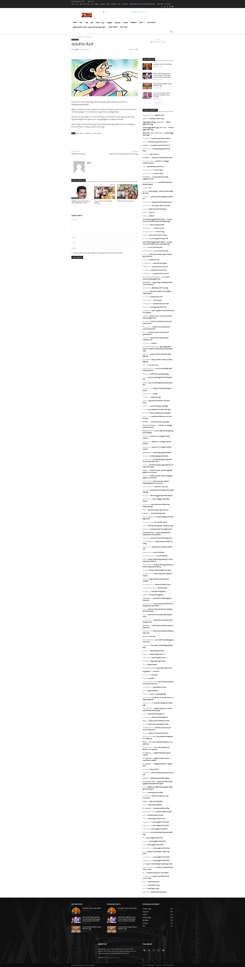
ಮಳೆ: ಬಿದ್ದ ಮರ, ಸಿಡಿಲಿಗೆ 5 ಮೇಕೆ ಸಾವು (161, 205)
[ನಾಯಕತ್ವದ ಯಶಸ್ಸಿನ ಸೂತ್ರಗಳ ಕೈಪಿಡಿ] (147, 66)
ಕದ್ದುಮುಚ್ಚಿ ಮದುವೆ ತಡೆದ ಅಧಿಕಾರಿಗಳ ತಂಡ (161, 202)
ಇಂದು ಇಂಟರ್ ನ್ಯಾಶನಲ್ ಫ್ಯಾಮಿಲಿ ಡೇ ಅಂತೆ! (158, 510)
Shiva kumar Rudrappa (149, 425)
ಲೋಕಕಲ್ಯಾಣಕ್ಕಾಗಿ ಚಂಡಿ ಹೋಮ (155, 792)
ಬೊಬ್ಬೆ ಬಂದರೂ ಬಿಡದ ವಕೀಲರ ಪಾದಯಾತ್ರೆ (162, 157)
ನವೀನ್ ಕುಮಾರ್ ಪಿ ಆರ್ (148, 532)
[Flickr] (154, 950)
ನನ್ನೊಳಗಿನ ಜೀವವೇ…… (153, 664)
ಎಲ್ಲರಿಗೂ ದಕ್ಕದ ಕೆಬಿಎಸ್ (153, 881)
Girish (144, 721)
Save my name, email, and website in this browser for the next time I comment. (98, 253)
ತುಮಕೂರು (97, 198)
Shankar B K (146, 625)
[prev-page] (72, 207)
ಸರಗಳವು (155, 394)
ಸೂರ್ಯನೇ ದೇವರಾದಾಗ (158, 552)
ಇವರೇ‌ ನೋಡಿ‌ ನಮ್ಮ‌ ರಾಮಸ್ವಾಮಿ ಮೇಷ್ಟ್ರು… (160, 374)
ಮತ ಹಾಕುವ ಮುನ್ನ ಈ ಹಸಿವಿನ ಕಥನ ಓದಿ (160, 138)
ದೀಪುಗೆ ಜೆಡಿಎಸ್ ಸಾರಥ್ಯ (153, 885)
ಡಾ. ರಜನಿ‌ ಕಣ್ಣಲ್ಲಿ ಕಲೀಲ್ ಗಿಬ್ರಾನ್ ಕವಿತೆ (159, 238)
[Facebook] (162, 7)
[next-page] (75, 207)
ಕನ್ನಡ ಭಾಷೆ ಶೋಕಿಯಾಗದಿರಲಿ (157, 651)
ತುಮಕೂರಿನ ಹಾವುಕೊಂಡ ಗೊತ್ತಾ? (161, 808)
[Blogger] (144, 950)
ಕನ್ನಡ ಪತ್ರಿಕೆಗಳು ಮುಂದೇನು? (159, 687)
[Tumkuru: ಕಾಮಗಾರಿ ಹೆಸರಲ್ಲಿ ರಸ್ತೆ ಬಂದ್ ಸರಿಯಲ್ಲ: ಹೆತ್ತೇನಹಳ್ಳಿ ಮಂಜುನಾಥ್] (81, 191)
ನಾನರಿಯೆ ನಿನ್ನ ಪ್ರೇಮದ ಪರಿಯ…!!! (157, 654)
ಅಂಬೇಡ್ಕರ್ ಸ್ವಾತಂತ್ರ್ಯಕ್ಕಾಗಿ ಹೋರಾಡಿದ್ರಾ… (162, 452)
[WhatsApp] (98, 54)
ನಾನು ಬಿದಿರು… (152, 636)
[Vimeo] (170, 7)
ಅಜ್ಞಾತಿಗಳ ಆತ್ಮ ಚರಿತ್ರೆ (153, 690)
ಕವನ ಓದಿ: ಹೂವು (158, 170)
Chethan (145, 470)
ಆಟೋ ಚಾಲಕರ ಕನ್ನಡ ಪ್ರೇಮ (156, 801)
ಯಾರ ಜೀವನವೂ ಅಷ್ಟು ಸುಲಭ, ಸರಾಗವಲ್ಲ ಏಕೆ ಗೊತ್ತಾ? (160, 525)
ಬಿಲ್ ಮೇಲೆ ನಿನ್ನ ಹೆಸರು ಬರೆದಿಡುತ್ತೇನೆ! (159, 406)
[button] (171, 31)
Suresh (145, 118)
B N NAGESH (146, 157)
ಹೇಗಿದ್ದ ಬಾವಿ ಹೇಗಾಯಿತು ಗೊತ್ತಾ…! (163, 584)
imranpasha (146, 177)
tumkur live (88, 133)
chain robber (80, 133)
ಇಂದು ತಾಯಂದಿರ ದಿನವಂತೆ (160, 522)
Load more (157, 103)
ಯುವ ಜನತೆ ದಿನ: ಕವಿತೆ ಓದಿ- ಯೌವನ (158, 235)
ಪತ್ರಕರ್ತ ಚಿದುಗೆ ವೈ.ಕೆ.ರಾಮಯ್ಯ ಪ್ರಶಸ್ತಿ (157, 209)
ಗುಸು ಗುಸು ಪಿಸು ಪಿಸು (153, 365)
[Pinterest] (93, 54)
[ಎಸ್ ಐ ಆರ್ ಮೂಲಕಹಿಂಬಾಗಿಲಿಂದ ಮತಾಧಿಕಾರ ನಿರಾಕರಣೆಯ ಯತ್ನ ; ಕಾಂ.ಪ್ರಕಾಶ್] (147, 95)
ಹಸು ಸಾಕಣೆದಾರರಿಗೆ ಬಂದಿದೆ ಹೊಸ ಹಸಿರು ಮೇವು (159, 409)
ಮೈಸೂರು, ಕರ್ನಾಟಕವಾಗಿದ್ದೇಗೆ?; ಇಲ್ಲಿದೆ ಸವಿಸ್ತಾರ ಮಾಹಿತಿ (159, 864)
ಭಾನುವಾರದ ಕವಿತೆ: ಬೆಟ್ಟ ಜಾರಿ (160, 263)
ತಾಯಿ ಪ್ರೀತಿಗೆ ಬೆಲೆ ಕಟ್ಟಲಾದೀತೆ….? (159, 591)
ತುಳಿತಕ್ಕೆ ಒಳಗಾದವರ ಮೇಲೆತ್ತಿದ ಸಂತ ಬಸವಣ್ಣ (159, 570)
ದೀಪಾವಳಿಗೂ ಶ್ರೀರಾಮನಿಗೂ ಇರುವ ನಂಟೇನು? (158, 873)
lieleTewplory (146, 282)
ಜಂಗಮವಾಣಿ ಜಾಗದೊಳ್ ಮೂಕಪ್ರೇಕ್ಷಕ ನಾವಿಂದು (161, 529)
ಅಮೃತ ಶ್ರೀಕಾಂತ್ (147, 671)
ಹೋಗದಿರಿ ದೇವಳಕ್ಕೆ (162, 588)
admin (77, 49)
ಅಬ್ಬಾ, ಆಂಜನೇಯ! (154, 769)
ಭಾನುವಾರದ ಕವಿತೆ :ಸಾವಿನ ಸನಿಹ (161, 303)
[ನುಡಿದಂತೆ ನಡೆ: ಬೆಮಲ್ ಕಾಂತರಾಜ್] (127, 191)
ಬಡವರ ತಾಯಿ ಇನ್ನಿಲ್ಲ (155, 397)
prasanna (145, 145)
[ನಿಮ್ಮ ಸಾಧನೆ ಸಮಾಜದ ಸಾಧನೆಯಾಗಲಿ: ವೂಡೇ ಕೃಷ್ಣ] (104, 191)
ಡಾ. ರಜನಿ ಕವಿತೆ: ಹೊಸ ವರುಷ (155, 247)
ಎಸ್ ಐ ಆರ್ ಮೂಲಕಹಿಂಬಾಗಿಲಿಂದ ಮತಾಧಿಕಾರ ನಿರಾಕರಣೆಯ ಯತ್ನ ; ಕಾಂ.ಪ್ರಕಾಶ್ (162, 95)
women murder (97, 133)
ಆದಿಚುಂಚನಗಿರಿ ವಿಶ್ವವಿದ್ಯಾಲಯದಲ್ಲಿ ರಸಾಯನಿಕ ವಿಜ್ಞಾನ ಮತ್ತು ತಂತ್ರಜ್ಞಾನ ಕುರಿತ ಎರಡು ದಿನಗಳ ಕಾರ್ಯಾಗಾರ (162, 75)
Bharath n (145, 422)
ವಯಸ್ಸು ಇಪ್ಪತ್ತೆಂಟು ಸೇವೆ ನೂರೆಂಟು (160, 822)
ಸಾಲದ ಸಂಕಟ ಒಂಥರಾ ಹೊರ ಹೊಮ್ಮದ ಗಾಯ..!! (161, 538)
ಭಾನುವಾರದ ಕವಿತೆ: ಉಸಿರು (156, 297)
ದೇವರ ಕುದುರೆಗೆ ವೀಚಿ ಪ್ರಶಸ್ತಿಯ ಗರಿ (156, 714)
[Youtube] (172, 7)
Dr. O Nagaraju (147, 753)
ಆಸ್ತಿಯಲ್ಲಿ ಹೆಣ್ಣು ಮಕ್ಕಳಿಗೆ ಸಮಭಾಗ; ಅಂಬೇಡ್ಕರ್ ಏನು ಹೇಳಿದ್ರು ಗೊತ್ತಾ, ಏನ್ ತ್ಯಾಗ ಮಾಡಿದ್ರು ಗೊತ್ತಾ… (157, 348)
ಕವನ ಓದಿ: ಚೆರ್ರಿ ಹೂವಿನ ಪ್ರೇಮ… (157, 225)
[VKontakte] (163, 950)
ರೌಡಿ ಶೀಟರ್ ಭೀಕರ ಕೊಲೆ (78, 154)
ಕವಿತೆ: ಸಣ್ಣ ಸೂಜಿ (158, 300)
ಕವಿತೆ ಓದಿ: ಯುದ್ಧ (160, 231)
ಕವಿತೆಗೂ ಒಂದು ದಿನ (159, 228)
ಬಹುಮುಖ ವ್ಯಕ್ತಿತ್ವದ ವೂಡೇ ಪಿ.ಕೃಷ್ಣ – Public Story (154, 127)
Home (73, 37)
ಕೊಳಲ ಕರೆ (151, 212)
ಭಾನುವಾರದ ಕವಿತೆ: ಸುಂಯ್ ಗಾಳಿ (160, 266)
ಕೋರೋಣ (154, 343)
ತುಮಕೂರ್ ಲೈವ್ (79, 37)
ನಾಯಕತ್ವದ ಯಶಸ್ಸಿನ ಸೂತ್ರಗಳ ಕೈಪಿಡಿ (162, 64)
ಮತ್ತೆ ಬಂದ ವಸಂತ (154, 154)
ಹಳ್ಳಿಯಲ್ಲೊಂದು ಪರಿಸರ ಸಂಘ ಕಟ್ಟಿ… (160, 288)
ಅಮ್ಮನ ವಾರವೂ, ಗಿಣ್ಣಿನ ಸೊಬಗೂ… (158, 661)
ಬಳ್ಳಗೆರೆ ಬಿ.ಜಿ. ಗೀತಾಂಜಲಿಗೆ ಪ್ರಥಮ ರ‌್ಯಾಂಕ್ (158, 733)
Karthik (145, 636)
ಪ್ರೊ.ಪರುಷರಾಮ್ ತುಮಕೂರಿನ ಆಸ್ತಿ (155, 166)
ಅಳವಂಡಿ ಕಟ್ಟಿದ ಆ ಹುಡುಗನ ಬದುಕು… (157, 818)
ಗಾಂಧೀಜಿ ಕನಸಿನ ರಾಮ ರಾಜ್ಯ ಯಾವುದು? (160, 422)
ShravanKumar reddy (149, 781)
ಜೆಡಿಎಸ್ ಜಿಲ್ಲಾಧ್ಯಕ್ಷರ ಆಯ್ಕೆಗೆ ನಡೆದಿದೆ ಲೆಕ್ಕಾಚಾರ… (161, 495)
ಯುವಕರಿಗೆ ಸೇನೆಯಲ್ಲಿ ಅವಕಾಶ (158, 513)
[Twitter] (167, 7)
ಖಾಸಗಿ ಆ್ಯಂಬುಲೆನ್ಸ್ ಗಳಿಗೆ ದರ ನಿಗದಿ (158, 307)
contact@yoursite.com (113, 957)
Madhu (145, 742)
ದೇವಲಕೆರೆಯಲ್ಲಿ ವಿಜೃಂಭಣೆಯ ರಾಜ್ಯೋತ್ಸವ (159, 778)
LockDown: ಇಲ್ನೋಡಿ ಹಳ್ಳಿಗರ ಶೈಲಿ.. (158, 694)
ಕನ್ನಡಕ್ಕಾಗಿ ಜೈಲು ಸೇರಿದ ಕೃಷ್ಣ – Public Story (153, 122)
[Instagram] (164, 7)
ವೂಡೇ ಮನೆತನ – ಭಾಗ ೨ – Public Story (152, 133)
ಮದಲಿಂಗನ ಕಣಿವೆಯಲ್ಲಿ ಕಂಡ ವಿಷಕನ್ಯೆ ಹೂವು (160, 413)
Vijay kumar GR (147, 431)
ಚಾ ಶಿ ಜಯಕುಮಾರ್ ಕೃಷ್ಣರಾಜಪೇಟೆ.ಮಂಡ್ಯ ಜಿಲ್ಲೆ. (154, 219)
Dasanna (145, 778)
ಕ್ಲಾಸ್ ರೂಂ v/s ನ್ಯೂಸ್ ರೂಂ (161, 486)
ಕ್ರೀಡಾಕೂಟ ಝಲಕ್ (159, 115)
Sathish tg (145, 513)
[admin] (72, 49)
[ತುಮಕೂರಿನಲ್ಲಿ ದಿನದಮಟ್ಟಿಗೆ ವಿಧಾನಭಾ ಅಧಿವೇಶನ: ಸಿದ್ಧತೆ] (147, 86)
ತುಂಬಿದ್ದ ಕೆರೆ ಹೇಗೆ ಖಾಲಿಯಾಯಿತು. (159, 892)
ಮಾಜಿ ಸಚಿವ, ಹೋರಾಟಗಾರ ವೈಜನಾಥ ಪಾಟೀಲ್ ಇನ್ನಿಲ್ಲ (123, 154)
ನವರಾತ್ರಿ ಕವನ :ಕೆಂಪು (154, 260)
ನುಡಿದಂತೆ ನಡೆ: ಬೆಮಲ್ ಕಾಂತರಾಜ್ (125, 201)
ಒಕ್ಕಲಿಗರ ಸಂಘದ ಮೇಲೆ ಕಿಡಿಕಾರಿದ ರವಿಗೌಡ (158, 721)
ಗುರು (150, 188)
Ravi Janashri (146, 452)
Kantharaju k (146, 598)
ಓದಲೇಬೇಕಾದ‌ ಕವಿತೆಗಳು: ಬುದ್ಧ (156, 118)
